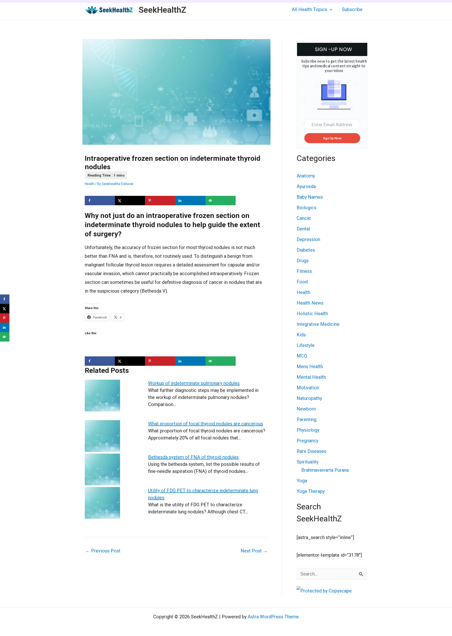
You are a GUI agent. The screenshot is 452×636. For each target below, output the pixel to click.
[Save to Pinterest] (160, 200)
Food (302, 282)
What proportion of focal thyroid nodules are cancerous (205, 424)
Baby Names (310, 197)
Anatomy (306, 176)
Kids (301, 335)
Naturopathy (309, 398)
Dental (303, 229)
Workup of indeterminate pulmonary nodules (194, 383)
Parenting (306, 419)
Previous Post (103, 550)
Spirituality (308, 462)
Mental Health (311, 377)
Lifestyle (306, 345)
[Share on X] (130, 200)
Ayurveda (306, 186)
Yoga (302, 480)
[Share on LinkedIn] (190, 200)
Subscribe (352, 9)
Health (89, 184)
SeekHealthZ (162, 10)
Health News (310, 303)
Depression (308, 239)
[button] (329, 9)
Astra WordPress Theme (273, 617)
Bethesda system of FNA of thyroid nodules (193, 457)
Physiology (308, 430)
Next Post (254, 550)
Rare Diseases (311, 451)
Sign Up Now (332, 138)
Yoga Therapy (311, 491)
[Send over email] (221, 200)
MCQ (302, 356)
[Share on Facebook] (100, 200)
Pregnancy (307, 440)
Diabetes (306, 250)
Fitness (304, 271)
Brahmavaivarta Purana (325, 470)
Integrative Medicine (318, 324)
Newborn (306, 409)
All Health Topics (309, 9)
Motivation (308, 387)
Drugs (303, 260)
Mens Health (310, 366)
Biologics (306, 207)
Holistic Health (312, 313)
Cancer (304, 218)
